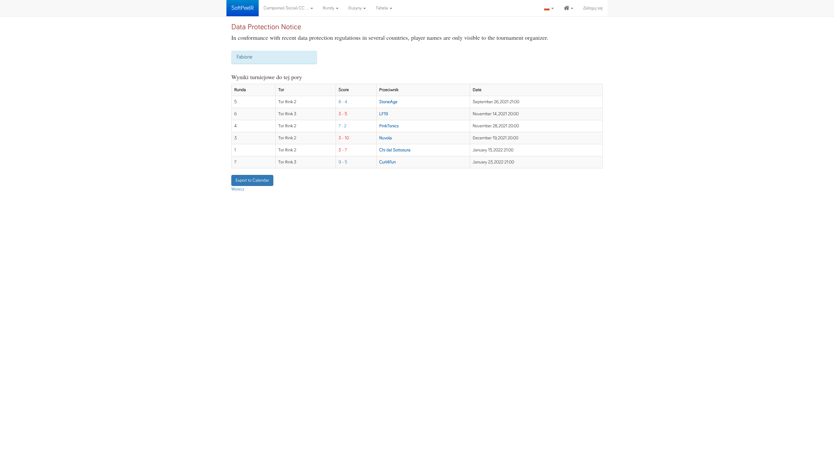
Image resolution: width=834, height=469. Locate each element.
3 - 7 (342, 150)
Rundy (329, 8)
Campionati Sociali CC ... (287, 8)
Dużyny (355, 8)
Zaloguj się (593, 8)
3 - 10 (343, 138)
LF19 (383, 114)
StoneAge (388, 102)
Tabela (382, 8)
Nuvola (385, 138)
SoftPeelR (242, 8)
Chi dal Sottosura (394, 150)
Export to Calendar (252, 180)
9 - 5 (342, 162)
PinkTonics (389, 126)
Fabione (244, 57)
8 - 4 (342, 102)
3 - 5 (342, 114)
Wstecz (237, 189)
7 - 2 (342, 126)
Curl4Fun (387, 162)
